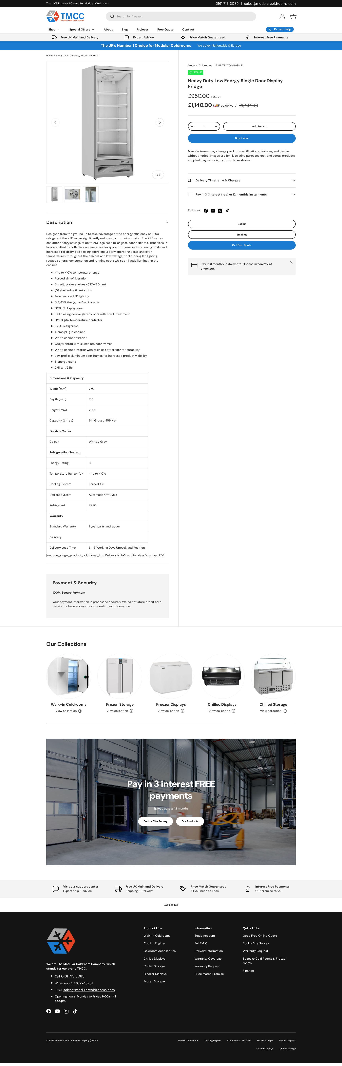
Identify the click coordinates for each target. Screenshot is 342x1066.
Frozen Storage (120, 704)
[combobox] (181, 16)
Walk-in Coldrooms (68, 704)
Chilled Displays (222, 704)
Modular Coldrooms (200, 65)
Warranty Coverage (208, 959)
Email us (242, 234)
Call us (242, 224)
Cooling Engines (155, 943)
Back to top (171, 905)
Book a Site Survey (155, 821)
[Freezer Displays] (171, 676)
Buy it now (241, 138)
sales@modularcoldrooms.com (270, 3)
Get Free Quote (242, 245)
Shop (52, 29)
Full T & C (201, 943)
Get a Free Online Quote (260, 936)
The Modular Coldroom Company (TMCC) (76, 1040)
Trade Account (205, 936)
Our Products (190, 821)
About (108, 29)
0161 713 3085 (227, 3)
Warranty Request (207, 966)
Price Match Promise (209, 974)
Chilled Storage (273, 704)
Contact (188, 29)
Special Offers (79, 29)
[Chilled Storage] (273, 676)
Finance (248, 971)
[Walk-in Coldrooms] (69, 676)
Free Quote (165, 29)
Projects (143, 29)
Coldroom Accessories (160, 951)
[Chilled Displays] (222, 676)
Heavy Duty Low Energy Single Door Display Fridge (78, 55)
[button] (293, 16)
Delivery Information (209, 951)
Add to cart (259, 126)
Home (49, 55)
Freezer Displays (171, 704)
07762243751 (82, 983)
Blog (125, 29)
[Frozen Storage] (120, 676)
